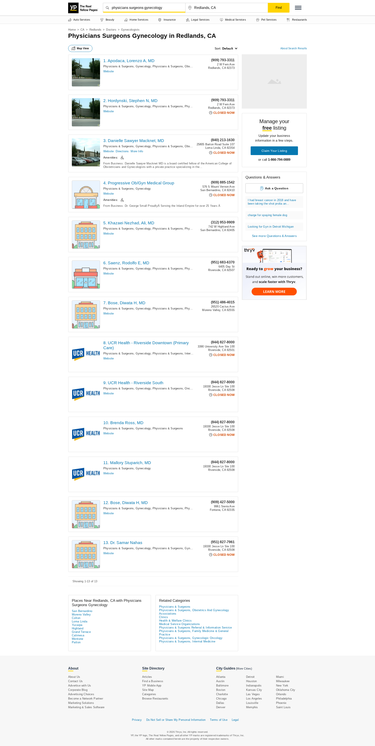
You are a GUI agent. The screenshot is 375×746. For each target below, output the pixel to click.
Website (108, 71)
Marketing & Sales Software (86, 707)
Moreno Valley (81, 614)
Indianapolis (254, 685)
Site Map (148, 689)
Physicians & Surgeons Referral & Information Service (195, 627)
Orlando (281, 694)
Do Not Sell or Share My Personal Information (176, 719)
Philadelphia (284, 698)
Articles (147, 676)
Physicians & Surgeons (168, 106)
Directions (122, 151)
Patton (76, 642)
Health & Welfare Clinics (175, 620)
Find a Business (152, 681)
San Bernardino (82, 611)
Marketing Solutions (81, 703)
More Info (137, 151)
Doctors (111, 29)
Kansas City (254, 689)
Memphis (252, 707)
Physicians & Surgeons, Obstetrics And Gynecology (186, 66)
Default (227, 48)
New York (282, 685)
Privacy (137, 719)
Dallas (220, 703)
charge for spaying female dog (267, 215)
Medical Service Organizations (179, 624)
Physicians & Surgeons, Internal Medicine (180, 353)
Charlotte (222, 694)
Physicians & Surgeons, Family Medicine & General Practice (194, 632)
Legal (235, 719)
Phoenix (281, 703)
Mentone (77, 638)
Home (72, 29)
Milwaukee (283, 681)
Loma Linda (79, 621)
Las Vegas (253, 694)
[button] (298, 8)
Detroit (250, 676)
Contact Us (75, 681)
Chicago (221, 698)
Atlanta (220, 676)
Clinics (163, 617)
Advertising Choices (81, 694)
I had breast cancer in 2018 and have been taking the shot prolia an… (272, 201)
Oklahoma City (285, 689)
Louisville (252, 703)
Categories (149, 694)
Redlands (95, 29)
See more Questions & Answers (274, 236)
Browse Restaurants (155, 698)
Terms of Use (218, 719)
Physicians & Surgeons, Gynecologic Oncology (183, 548)
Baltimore (222, 685)
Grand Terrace (81, 632)
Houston (251, 681)
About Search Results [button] (293, 48)
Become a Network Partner (85, 698)
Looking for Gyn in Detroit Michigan (271, 226)
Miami (280, 676)
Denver (220, 707)
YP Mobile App (151, 685)
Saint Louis (283, 707)
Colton (76, 618)
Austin (220, 681)
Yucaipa (77, 625)
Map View (83, 48)
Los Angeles (254, 698)
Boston (220, 689)
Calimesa (78, 635)
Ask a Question (276, 188)
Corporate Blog (77, 689)
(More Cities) (244, 668)
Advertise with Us (79, 685)
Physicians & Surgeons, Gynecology (127, 66)
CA (82, 29)
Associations (167, 613)
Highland (77, 628)
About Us (74, 676)
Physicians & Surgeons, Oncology (175, 388)
